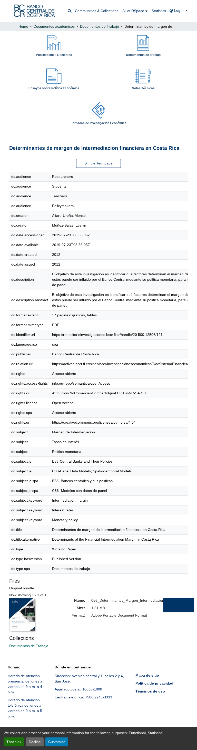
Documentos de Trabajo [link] (99, 26)
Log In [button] (179, 10)
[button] (34, 11)
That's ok (13, 742)
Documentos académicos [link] (54, 26)
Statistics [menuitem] (159, 11)
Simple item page (98, 163)
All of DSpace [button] (133, 11)
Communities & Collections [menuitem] (96, 11)
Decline (35, 742)
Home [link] (23, 26)
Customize (56, 742)
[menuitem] (134, 11)
